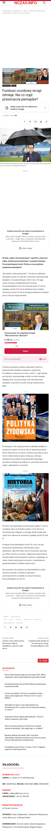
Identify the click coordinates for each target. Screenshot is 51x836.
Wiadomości (17, 11)
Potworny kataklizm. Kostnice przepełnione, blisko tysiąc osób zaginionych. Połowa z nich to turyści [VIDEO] (24, 695)
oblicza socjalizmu (8, 623)
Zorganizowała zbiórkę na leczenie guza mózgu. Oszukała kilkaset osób (38, 643)
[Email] (35, 121)
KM (16, 115)
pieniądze (20, 623)
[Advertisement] (25, 41)
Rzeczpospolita (15, 616)
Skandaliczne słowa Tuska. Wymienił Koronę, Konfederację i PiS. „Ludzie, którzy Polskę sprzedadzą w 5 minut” (25, 707)
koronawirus (38, 619)
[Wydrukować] (40, 121)
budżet (11, 619)
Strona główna (7, 11)
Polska (25, 11)
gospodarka (27, 619)
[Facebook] (24, 121)
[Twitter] (30, 121)
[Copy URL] (46, 121)
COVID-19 (18, 619)
